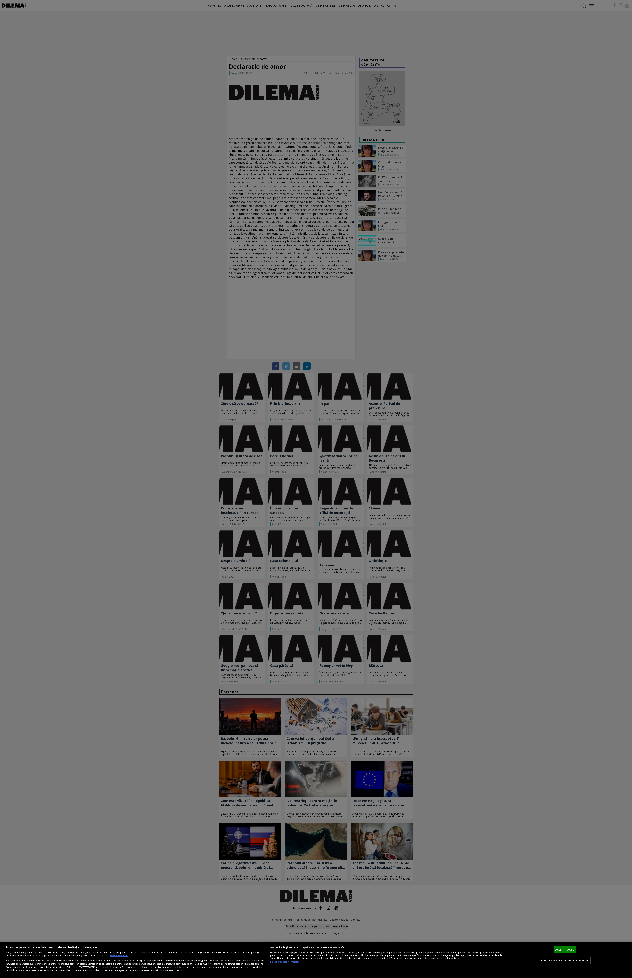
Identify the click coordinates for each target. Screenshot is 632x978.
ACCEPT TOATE (564, 949)
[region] (316, 960)
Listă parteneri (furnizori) (284, 961)
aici (64, 967)
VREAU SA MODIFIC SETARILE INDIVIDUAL (564, 960)
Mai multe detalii (119, 955)
